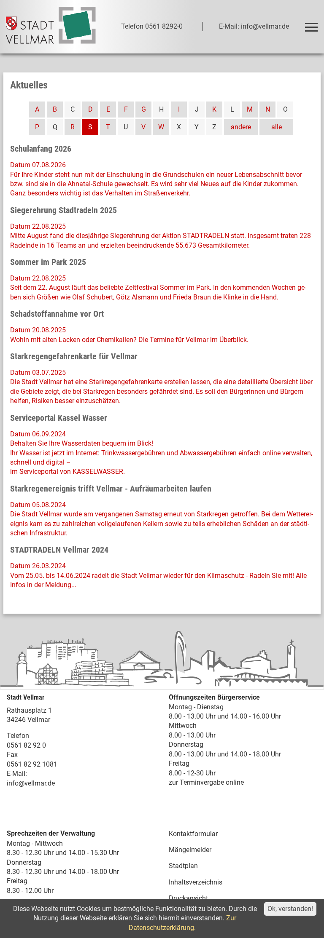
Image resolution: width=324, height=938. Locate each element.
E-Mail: (17, 774)
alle (276, 127)
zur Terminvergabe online (206, 782)
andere (241, 127)
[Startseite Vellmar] (51, 26)
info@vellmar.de (31, 783)
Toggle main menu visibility (311, 26)
